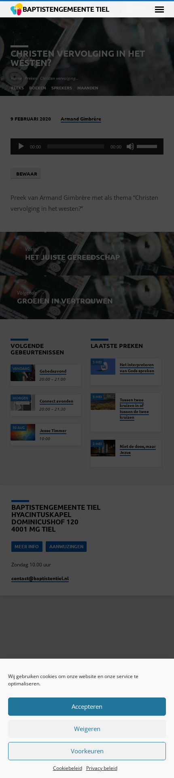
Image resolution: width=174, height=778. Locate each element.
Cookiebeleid (67, 768)
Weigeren (87, 729)
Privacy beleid (101, 768)
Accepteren (87, 706)
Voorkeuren (87, 751)
